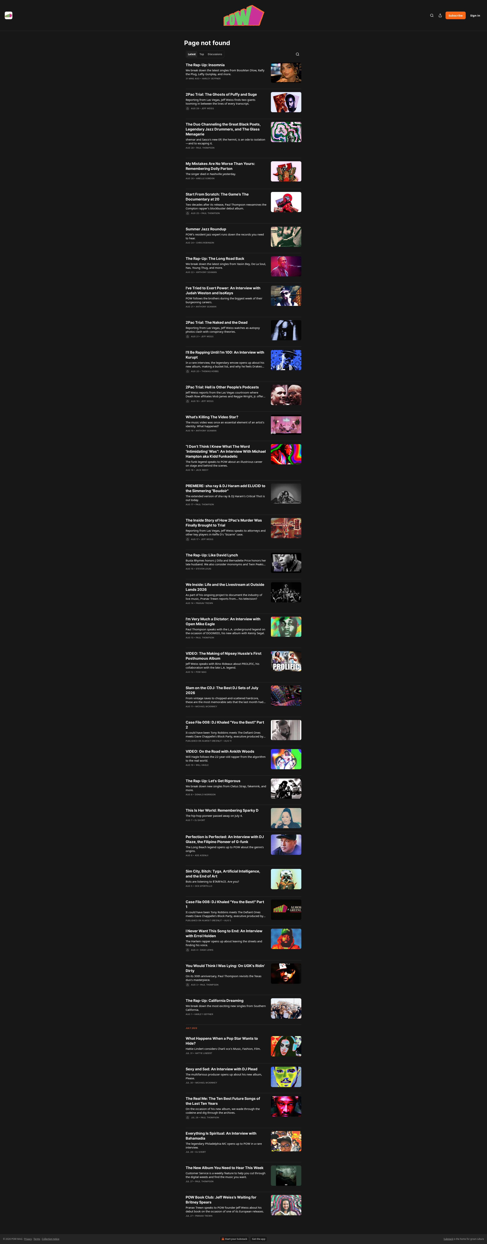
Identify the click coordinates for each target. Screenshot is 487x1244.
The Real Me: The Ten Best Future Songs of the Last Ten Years (223, 1101)
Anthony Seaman (206, 272)
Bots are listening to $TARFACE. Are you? (212, 881)
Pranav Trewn (204, 603)
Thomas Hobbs (210, 371)
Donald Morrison (205, 794)
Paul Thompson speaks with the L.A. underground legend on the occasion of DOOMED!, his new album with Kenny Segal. (225, 631)
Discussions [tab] (215, 54)
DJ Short (200, 820)
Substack (448, 1239)
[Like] (188, 83)
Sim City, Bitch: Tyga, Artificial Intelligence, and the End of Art (223, 873)
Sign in (475, 15)
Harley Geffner (211, 78)
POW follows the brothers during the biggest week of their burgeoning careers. (224, 300)
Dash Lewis (206, 950)
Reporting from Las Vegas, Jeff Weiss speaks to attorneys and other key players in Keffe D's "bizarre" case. (226, 532)
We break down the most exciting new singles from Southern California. (226, 1008)
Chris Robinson (205, 242)
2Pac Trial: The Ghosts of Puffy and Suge (221, 94)
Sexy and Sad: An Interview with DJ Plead (221, 1069)
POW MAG (201, 672)
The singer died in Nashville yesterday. (211, 174)
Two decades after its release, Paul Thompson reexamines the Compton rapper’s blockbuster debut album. (226, 206)
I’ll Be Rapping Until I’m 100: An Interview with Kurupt (225, 355)
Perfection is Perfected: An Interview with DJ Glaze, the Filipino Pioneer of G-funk (225, 839)
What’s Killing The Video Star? (212, 417)
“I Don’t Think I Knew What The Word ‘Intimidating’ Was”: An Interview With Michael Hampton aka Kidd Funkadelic (226, 451)
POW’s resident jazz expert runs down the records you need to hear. (225, 236)
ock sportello (203, 886)
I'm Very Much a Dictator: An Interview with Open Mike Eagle (223, 621)
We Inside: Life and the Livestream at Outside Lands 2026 (225, 587)
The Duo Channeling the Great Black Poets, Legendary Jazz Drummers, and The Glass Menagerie (223, 129)
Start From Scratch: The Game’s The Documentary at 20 (217, 196)
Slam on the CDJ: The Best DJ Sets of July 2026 (222, 690)
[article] (243, 74)
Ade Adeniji (201, 855)
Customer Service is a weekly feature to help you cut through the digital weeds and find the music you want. (225, 1175)
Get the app (258, 1239)
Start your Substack (236, 1239)
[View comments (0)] (213, 83)
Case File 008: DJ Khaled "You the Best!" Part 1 (225, 904)
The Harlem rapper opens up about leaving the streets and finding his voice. (224, 943)
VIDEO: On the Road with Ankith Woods (220, 751)
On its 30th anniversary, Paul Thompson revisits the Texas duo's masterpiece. (223, 978)
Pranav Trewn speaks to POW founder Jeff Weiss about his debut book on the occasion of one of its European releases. (225, 1209)
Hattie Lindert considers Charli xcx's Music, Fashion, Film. (223, 1049)
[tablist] (205, 54)
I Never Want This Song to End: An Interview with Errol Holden (224, 933)
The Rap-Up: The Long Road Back (215, 258)
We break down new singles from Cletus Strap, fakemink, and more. (226, 788)
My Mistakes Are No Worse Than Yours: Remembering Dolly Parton (220, 166)
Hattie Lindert (203, 1053)
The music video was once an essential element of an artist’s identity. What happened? (225, 424)
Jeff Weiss (207, 108)
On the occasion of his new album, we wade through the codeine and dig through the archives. (223, 1110)
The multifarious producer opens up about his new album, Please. (224, 1076)
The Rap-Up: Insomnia (205, 65)
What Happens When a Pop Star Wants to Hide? (222, 1041)
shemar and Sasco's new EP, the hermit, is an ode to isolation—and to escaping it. (225, 141)
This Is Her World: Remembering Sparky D (222, 810)
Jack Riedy (202, 470)
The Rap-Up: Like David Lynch (212, 555)
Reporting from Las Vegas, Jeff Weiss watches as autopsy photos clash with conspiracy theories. (223, 329)
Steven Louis (203, 568)
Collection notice (50, 1239)
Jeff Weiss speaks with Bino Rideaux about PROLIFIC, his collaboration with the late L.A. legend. (222, 665)
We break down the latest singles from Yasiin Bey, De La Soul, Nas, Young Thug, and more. (226, 266)
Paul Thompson (205, 147)
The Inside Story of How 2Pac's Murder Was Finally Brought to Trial (224, 522)
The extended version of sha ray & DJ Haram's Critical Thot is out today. (225, 498)
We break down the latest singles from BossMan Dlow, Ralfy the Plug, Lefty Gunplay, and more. (225, 72)
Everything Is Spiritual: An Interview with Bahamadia (221, 1136)
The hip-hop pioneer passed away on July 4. (214, 816)
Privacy (28, 1239)
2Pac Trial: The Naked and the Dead (216, 322)
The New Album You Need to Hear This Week (224, 1168)
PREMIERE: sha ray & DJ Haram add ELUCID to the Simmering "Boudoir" (225, 488)
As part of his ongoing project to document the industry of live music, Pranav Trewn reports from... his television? (224, 597)
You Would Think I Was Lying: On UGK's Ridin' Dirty (225, 968)
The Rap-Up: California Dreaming (215, 1000)
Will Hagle (202, 765)
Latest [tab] (192, 54)
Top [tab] (202, 54)
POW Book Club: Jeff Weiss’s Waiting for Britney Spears (221, 1199)
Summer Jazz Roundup (206, 229)
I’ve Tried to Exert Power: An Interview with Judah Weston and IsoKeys (223, 290)
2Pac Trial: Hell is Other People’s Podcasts (222, 387)
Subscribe (456, 15)
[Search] (432, 15)
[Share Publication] (440, 15)
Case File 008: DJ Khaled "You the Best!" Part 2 (225, 724)
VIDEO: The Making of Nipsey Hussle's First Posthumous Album (223, 656)
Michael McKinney (206, 706)
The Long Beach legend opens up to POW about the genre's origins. (225, 849)
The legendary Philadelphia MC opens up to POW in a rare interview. (224, 1145)
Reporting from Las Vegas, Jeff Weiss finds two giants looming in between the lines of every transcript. (220, 101)
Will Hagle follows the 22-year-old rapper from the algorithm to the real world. (226, 758)
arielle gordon (205, 178)
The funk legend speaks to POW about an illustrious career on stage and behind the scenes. (224, 463)
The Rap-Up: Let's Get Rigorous (213, 781)
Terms (36, 1239)
